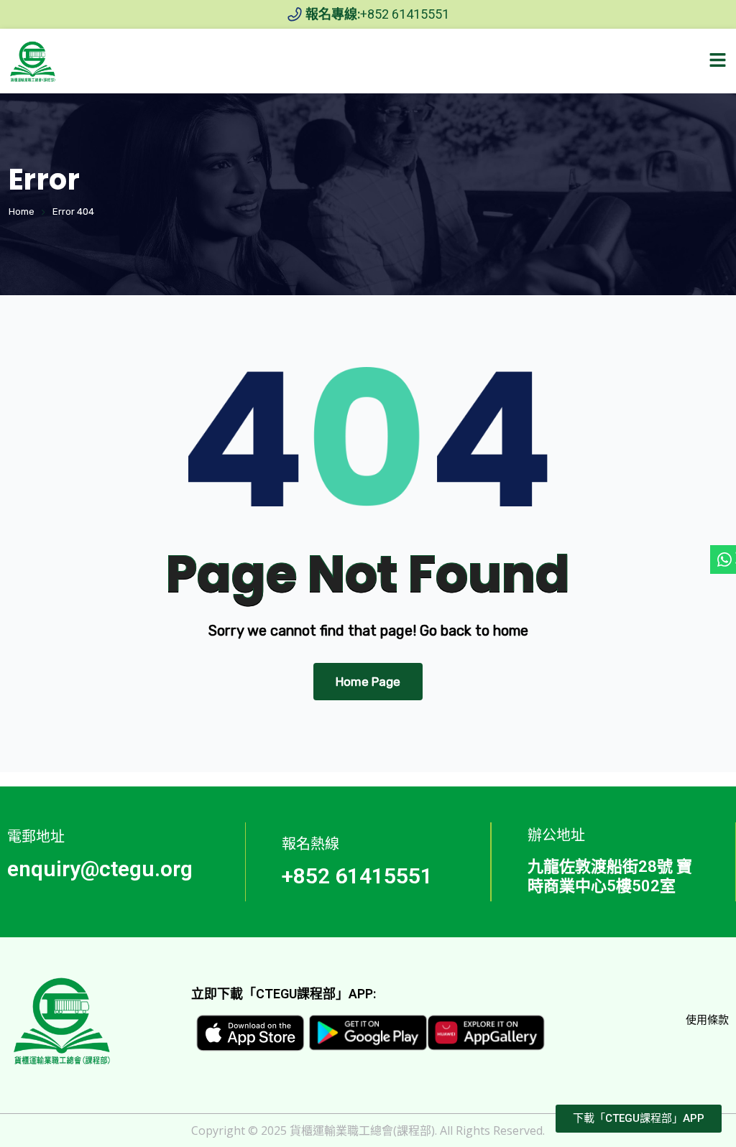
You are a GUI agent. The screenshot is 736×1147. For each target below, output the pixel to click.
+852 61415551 (357, 875)
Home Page (368, 681)
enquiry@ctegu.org (100, 868)
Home (21, 211)
